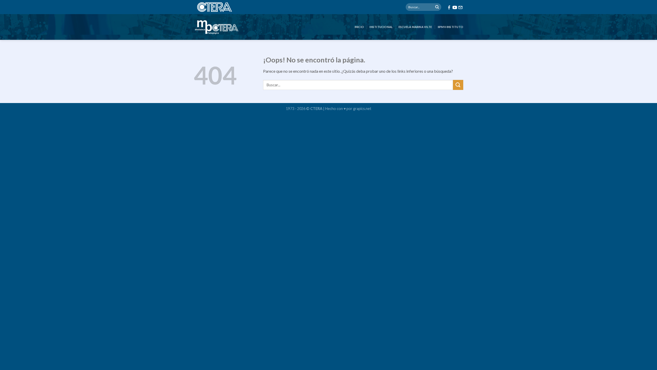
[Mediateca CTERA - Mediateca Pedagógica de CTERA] (216, 27)
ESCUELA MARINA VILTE (415, 27)
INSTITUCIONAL (381, 27)
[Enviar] (437, 7)
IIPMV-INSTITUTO (450, 27)
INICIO (359, 27)
